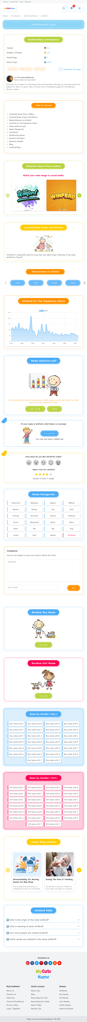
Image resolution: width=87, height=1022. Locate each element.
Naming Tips (36, 1008)
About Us (10, 990)
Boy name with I (16, 736)
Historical (16, 503)
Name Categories (16, 129)
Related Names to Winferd (20, 120)
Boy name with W (53, 754)
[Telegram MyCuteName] (50, 963)
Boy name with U (16, 754)
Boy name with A (16, 723)
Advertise (10, 998)
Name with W (26, 69)
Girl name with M (16, 806)
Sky (53, 509)
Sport (53, 522)
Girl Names (63, 998)
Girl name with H (71, 793)
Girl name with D (71, 787)
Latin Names (64, 1001)
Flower (34, 509)
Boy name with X (71, 754)
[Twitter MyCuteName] (37, 963)
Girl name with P (71, 806)
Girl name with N (35, 806)
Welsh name (40, 69)
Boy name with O (53, 742)
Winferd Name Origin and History (23, 117)
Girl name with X (71, 818)
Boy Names (16, 16)
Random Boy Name (17, 135)
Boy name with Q (16, 748)
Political (71, 516)
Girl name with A (16, 787)
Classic (53, 535)
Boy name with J (35, 736)
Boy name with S (53, 748)
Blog (11, 144)
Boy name (13, 69)
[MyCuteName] (9, 8)
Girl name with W (53, 818)
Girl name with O (53, 806)
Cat (53, 528)
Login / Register (25, 2)
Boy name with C (53, 723)
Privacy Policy (12, 1005)
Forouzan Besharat (25, 77)
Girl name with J (35, 799)
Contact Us (11, 994)
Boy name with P (71, 742)
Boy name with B (35, 723)
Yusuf (17, 283)
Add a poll (34, 409)
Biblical (72, 503)
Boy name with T (71, 748)
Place (71, 522)
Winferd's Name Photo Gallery (21, 114)
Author (53, 516)
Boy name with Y (35, 760)
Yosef (36, 283)
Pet (34, 528)
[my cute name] (43, 974)
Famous (16, 516)
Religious (34, 503)
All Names (71, 535)
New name (43, 645)
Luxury (16, 535)
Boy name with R (35, 748)
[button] (8, 195)
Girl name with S (53, 812)
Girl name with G (53, 793)
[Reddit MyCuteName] (55, 963)
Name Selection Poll (39, 998)
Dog (71, 528)
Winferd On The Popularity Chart (23, 123)
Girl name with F (34, 793)
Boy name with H (71, 730)
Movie (15, 522)
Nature (16, 509)
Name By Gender (16, 141)
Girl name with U (16, 818)
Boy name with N (35, 742)
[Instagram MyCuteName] (28, 963)
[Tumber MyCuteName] (46, 963)
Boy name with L (71, 736)
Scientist (34, 516)
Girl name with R (35, 812)
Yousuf (73, 283)
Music (16, 528)
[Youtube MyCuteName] (59, 963)
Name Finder (36, 1005)
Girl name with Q (16, 812)
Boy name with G (53, 730)
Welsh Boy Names (31, 16)
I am (49, 433)
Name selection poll (17, 126)
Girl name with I (16, 799)
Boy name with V (35, 754)
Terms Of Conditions (15, 1001)
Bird (71, 509)
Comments (13, 132)
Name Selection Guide (40, 1001)
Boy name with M (16, 742)
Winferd (44, 16)
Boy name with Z (53, 760)
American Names (66, 1008)
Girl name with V (35, 818)
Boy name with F (35, 730)
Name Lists (35, 990)
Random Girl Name (17, 138)
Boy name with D (71, 723)
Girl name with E (16, 793)
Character (34, 522)
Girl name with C (53, 787)
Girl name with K (53, 799)
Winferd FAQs (15, 147)
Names (5, 2)
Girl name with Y (35, 824)
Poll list (54, 409)
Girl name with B (35, 787)
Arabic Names (65, 1005)
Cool (34, 535)
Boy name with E (16, 730)
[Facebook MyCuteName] (32, 963)
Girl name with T (71, 812)
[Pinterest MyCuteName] (41, 963)
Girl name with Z (53, 824)
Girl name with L (71, 799)
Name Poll (13, 2)
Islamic (53, 503)
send (74, 588)
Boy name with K (53, 736)
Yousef (54, 283)
